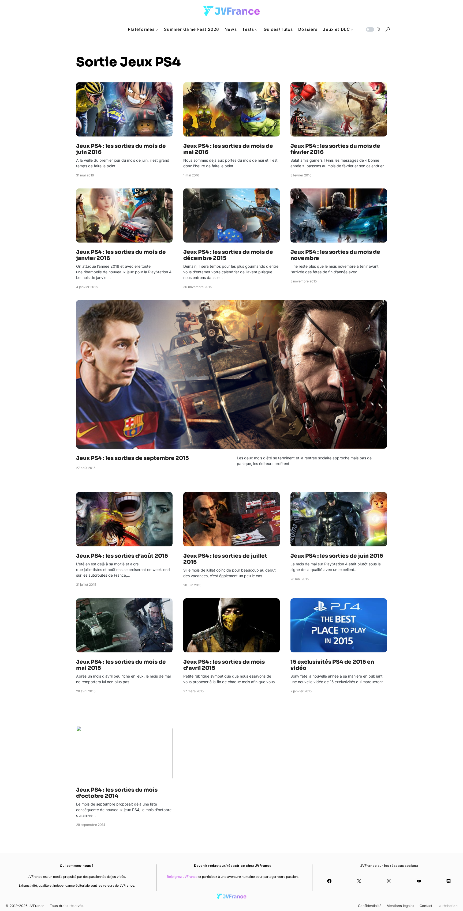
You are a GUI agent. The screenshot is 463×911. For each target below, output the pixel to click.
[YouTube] (419, 881)
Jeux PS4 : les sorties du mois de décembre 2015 (228, 255)
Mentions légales (400, 906)
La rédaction (448, 906)
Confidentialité (369, 906)
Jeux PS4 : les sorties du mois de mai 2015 (121, 665)
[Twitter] (359, 881)
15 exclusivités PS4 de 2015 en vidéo (332, 665)
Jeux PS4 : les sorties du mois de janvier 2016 (121, 255)
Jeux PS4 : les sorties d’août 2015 (122, 556)
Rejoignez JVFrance (182, 877)
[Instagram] (389, 881)
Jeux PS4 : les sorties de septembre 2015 (132, 458)
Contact (426, 906)
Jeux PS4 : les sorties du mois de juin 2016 (121, 149)
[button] (372, 29)
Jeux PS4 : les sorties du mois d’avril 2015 (224, 665)
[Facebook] (329, 881)
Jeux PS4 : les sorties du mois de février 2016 (335, 149)
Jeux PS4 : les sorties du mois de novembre (335, 255)
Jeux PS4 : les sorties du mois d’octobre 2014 (117, 793)
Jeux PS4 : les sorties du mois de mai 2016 (228, 149)
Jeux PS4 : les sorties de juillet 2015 (225, 559)
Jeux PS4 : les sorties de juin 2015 (336, 556)
